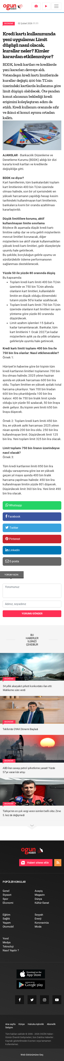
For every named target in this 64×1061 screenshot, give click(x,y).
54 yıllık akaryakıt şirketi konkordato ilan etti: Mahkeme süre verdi (27, 688)
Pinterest (14, 539)
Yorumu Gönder (32, 613)
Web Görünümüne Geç (32, 1054)
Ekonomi (8, 23)
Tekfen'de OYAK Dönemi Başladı (20, 729)
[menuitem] (36, 6)
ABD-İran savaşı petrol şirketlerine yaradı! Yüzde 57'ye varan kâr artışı (29, 770)
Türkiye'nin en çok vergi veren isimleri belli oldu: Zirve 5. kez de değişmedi (32, 813)
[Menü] (56, 6)
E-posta (14, 561)
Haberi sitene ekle (37, 862)
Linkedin (14, 550)
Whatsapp (15, 505)
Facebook (13, 516)
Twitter (13, 527)
